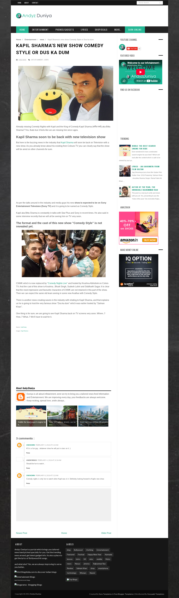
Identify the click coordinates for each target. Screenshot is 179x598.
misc (91, 559)
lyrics (78, 559)
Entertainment (40, 29)
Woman (83, 573)
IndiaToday (24, 327)
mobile (99, 559)
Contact (35, 3)
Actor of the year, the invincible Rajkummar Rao (145, 188)
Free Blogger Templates (124, 594)
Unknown (30, 445)
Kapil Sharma (67, 142)
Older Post (106, 533)
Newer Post (21, 533)
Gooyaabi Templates (155, 594)
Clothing (89, 550)
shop (93, 568)
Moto (108, 559)
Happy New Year (94, 554)
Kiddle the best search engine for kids (144, 147)
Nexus (77, 564)
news (46, 60)
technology (71, 573)
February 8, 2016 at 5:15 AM (47, 475)
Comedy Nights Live (57, 283)
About (26, 3)
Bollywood (78, 550)
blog (68, 550)
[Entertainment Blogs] (25, 577)
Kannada (108, 554)
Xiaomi (92, 573)
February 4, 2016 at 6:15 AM (47, 445)
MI (85, 559)
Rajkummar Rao (99, 564)
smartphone (103, 568)
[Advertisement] (63, 176)
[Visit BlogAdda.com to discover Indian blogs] (36, 572)
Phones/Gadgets (65, 29)
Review (70, 568)
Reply (28, 453)
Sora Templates (105, 594)
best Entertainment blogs (22, 580)
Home (19, 3)
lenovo (69, 559)
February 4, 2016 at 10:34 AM (49, 460)
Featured (70, 554)
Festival (81, 554)
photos (87, 564)
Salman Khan (82, 568)
